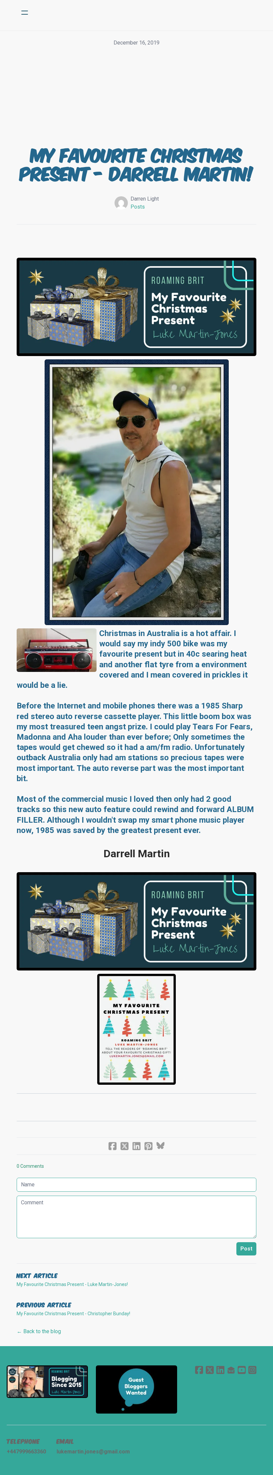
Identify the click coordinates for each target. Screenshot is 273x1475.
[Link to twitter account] (210, 1369)
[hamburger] (24, 12)
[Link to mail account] (231, 1369)
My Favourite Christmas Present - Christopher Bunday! (73, 1313)
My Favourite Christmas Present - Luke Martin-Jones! (72, 1284)
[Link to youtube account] (242, 1369)
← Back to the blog (39, 1331)
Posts (138, 207)
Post (246, 1248)
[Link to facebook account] (199, 1369)
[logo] (145, 12)
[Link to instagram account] (252, 1369)
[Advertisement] (136, 96)
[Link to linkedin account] (220, 1369)
